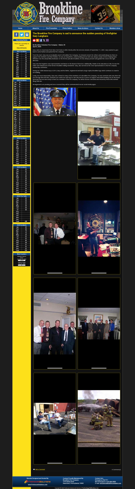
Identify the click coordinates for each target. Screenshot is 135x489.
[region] (67, 28)
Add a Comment (40, 469)
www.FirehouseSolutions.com (37, 484)
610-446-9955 (111, 481)
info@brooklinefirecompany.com (110, 483)
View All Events (22, 48)
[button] (35, 28)
